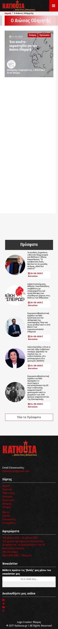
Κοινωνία (7, 496)
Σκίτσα (6, 515)
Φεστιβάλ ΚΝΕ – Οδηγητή (17, 555)
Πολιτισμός (8, 493)
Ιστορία (6, 507)
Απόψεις (7, 503)
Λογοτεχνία (8, 500)
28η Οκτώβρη (10, 551)
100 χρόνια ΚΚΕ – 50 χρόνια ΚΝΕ (20, 537)
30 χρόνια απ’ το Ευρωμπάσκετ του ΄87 (23, 544)
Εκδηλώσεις (9, 519)
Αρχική (6, 485)
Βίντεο (6, 512)
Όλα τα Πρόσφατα (29, 417)
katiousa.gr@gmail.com (15, 471)
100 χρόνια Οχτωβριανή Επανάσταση (23, 541)
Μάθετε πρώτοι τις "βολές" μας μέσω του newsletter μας (26, 572)
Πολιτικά (7, 489)
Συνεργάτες (8, 522)
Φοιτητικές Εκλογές (13, 548)
